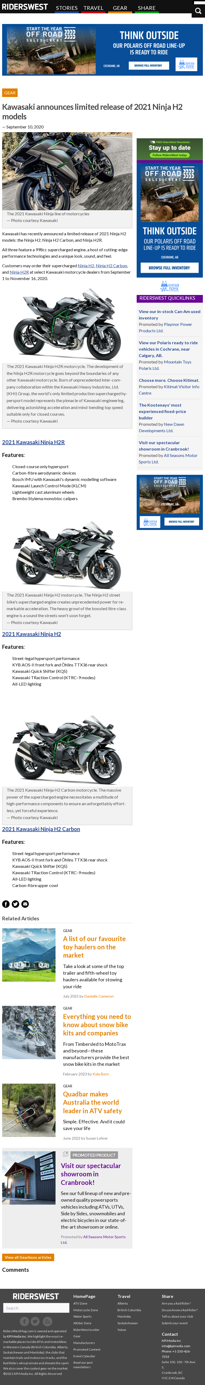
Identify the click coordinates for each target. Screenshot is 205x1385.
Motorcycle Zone (85, 1310)
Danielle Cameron (99, 996)
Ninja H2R (19, 271)
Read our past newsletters (83, 1364)
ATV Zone (80, 1303)
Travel (93, 8)
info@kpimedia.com (176, 1346)
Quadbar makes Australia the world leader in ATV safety (92, 1102)
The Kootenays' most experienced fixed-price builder (162, 411)
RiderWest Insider (86, 1330)
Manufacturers (84, 1343)
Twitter (35, 1321)
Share (147, 8)
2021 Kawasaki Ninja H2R (33, 442)
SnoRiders (36, 1296)
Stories (67, 8)
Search (198, 11)
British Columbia (129, 1310)
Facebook (24, 1321)
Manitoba (124, 1316)
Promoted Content (86, 1349)
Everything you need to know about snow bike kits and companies (97, 1025)
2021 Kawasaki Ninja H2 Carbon (41, 829)
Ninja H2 (86, 265)
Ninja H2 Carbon (111, 265)
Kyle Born (101, 1074)
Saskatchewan (127, 1323)
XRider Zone (82, 1323)
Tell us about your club (177, 1316)
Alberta (122, 1303)
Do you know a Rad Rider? (180, 1310)
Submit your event (175, 1323)
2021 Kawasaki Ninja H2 (31, 634)
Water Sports (82, 1316)
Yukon (121, 1330)
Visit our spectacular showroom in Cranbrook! (91, 1174)
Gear (120, 8)
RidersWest (25, 6)
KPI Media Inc (16, 1336)
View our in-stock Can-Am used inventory (169, 314)
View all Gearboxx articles (28, 1257)
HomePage (84, 1296)
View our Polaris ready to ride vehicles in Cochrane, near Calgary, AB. (168, 349)
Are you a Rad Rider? (176, 1303)
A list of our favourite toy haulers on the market (94, 947)
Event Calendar (84, 1356)
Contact (170, 1334)
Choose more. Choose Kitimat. (169, 380)
